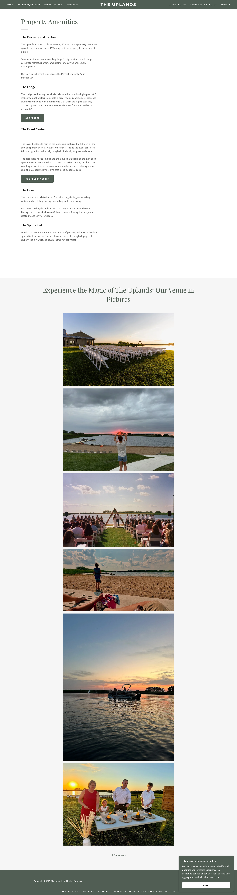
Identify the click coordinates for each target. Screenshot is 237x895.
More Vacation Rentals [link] (112, 891)
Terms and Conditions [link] (161, 891)
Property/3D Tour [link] (29, 4)
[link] (118, 5)
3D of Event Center (37, 178)
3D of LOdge (33, 118)
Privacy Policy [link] (137, 891)
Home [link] (10, 4)
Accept (206, 885)
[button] (225, 4)
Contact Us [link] (89, 891)
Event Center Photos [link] (203, 4)
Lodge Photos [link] (177, 4)
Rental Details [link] (53, 4)
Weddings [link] (73, 4)
